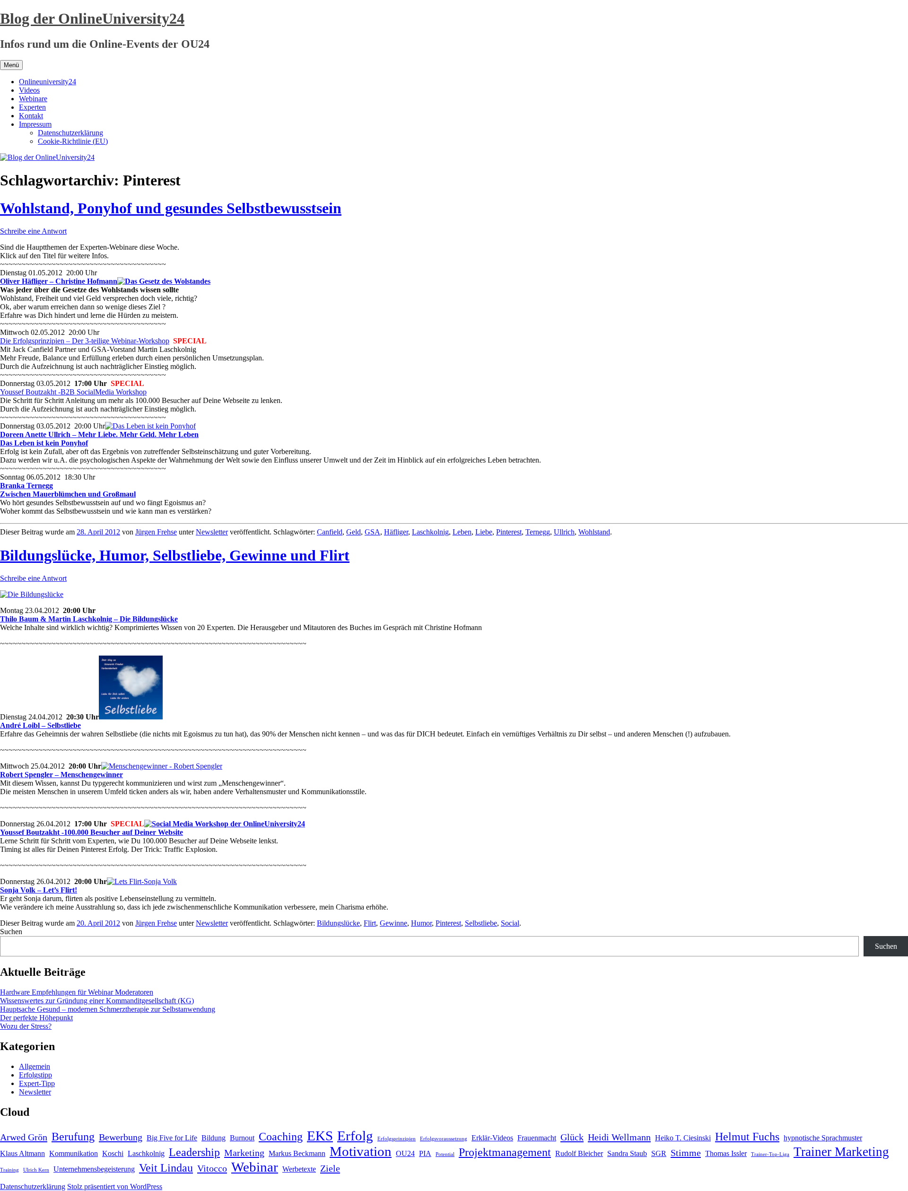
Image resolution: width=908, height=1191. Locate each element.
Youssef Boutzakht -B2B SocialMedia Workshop (73, 392)
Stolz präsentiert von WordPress (114, 1186)
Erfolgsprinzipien (396, 1138)
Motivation (361, 1151)
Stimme (686, 1152)
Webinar (254, 1166)
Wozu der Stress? (26, 1026)
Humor (421, 923)
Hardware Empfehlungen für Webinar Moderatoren (76, 992)
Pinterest (509, 532)
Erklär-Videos (492, 1138)
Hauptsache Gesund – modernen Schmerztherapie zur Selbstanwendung (107, 1009)
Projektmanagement (505, 1152)
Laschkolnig (430, 532)
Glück (572, 1137)
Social (510, 923)
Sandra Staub (627, 1153)
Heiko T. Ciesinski (683, 1138)
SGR (658, 1153)
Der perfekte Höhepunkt (36, 1018)
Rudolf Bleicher (579, 1153)
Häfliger (396, 532)
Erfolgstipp (35, 1075)
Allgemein (34, 1066)
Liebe (483, 532)
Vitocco (212, 1168)
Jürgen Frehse (156, 532)
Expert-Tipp (37, 1083)
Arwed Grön (23, 1137)
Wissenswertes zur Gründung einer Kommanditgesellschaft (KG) (97, 1001)
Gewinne (393, 923)
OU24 (405, 1153)
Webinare (33, 99)
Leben (462, 532)
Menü (11, 65)
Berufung (73, 1136)
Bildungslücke (338, 923)
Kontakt (31, 116)
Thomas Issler (726, 1153)
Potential (445, 1154)
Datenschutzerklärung (70, 133)
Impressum (35, 124)
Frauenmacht (536, 1138)
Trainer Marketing (841, 1152)
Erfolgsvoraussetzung (443, 1138)
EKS (320, 1135)
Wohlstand (594, 532)
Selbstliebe (481, 923)
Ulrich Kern (36, 1170)
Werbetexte (299, 1169)
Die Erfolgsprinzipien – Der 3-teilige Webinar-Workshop (84, 341)
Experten (32, 107)
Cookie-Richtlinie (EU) (73, 141)
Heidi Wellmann (619, 1137)
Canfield (329, 532)
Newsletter (212, 532)
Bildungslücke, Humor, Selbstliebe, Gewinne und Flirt (174, 555)
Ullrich (564, 532)
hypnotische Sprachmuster (823, 1138)
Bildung (213, 1138)
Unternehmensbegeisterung (94, 1169)
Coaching (281, 1136)
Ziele (330, 1168)
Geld (353, 532)
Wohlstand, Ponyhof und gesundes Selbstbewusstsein (170, 208)
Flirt (370, 923)
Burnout (242, 1138)
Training (9, 1170)
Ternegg (537, 532)
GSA (372, 532)
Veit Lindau (166, 1168)
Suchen (11, 932)
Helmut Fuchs (747, 1136)
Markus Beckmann (297, 1153)
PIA (425, 1153)
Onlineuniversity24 (47, 82)
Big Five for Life (172, 1138)
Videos (29, 90)
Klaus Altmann (22, 1153)
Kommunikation (73, 1153)
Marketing (244, 1152)
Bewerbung (120, 1137)
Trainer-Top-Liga (770, 1154)
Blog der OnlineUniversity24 (92, 18)
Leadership (194, 1152)
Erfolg (355, 1135)
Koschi (112, 1153)
